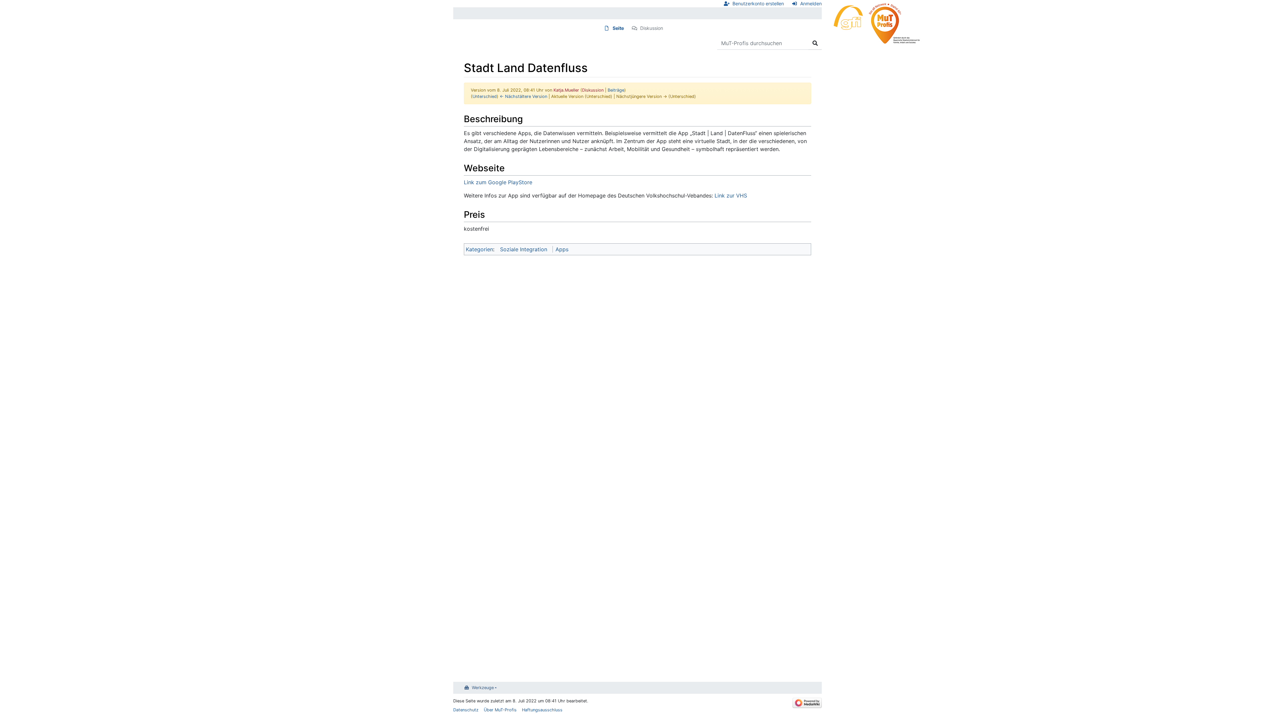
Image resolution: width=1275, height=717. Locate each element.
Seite (618, 28)
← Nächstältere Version (523, 96)
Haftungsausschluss (542, 709)
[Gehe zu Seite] (815, 43)
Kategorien (479, 249)
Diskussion (651, 28)
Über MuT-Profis (500, 709)
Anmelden (811, 3)
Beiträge (616, 90)
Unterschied (484, 96)
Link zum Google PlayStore (498, 182)
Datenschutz (465, 709)
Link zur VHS (731, 195)
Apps (561, 249)
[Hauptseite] (873, 22)
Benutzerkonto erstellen (758, 3)
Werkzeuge (483, 687)
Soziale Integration (523, 249)
